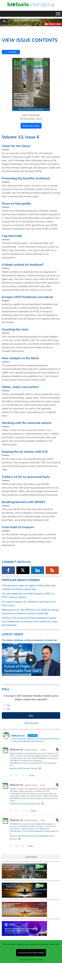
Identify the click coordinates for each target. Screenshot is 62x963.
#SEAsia (46, 836)
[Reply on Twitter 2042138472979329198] (12, 811)
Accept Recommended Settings (31, 952)
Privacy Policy (38, 960)
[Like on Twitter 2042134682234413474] (23, 846)
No (8, 708)
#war (20, 758)
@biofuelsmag (31, 750)
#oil (43, 824)
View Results (31, 722)
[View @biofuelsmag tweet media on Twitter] (40, 768)
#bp (15, 791)
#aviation (27, 768)
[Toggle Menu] (58, 13)
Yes (9, 705)
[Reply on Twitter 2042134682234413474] (12, 846)
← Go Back (10, 52)
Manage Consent (26, 960)
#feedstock (22, 803)
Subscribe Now (31, 125)
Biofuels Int (16, 749)
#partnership (52, 789)
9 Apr (42, 785)
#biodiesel (32, 826)
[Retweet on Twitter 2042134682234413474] (18, 846)
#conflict (13, 839)
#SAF (20, 768)
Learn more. (54, 944)
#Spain (12, 753)
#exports (49, 824)
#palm (39, 824)
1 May (42, 750)
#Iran (15, 758)
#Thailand (14, 824)
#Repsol (20, 753)
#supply (39, 836)
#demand (32, 836)
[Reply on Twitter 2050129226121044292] (12, 776)
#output (34, 768)
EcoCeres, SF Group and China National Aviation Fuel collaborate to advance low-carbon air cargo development (29, 621)
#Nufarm (13, 789)
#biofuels (13, 768)
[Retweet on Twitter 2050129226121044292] (18, 776)
